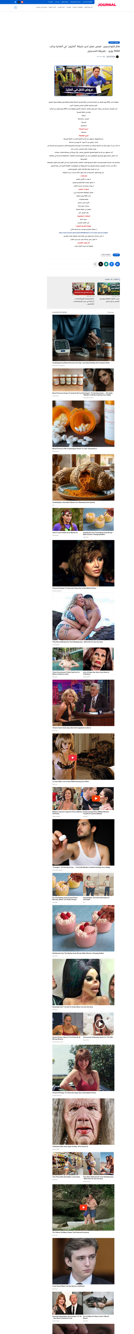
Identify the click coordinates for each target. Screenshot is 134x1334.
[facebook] (15, 2)
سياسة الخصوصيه (76, 2)
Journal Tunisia (111, 56)
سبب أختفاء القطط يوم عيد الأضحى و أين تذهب (109, 300)
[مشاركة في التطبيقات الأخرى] (95, 264)
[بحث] (15, 7)
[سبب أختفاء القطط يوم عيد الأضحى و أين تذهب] (108, 289)
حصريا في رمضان (41, 7)
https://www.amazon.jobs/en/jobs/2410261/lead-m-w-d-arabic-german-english (83, 233)
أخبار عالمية (52, 7)
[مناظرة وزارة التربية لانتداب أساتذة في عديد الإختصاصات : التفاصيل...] (83, 289)
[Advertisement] (67, 27)
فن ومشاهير (88, 7)
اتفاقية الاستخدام (87, 2)
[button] (111, 264)
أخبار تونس (61, 7)
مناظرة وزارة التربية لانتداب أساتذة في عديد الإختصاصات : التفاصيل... (83, 301)
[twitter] (19, 2)
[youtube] (22, 2)
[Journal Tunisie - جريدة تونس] (107, 5)
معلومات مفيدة (77, 7)
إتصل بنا (50, 2)
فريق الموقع (65, 2)
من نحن (57, 2)
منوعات (68, 7)
